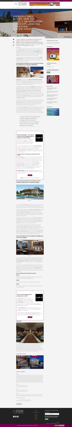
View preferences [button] (67, 425)
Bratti (25, 141)
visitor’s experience (37, 51)
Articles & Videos (18, 7)
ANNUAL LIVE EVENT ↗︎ (26, 7)
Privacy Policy (36, 415)
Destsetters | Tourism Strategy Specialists (51, 423)
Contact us (21, 177)
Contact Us (36, 419)
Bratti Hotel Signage (38, 145)
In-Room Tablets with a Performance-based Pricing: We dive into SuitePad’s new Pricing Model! (52, 102)
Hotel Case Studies (17, 13)
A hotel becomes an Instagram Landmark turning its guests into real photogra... (35, 362)
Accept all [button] (56, 425)
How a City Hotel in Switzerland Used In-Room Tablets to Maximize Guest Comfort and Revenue (52, 99)
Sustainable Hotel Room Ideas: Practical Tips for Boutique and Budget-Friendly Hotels (52, 92)
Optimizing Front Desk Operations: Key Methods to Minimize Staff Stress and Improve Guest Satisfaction (52, 95)
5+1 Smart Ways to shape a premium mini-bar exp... (31, 0)
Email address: (49, 66)
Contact (37, 7)
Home (14, 7)
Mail (17, 388)
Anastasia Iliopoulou (19, 31)
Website (17, 393)
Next (43, 192)
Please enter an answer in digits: (20, 397)
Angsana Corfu (18, 79)
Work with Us (32, 7)
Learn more (30, 175)
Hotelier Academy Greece (36, 412)
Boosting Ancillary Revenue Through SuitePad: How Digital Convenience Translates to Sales (52, 88)
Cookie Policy (36, 425)
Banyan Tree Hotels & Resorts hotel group (35, 79)
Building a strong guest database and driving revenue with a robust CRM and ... (23, 363)
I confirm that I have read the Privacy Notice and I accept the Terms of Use (53, 70)
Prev (17, 192)
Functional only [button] (61, 425)
